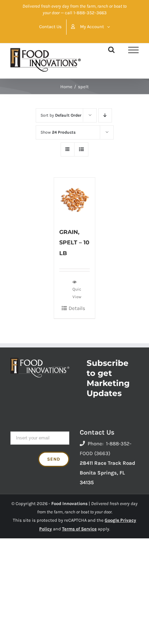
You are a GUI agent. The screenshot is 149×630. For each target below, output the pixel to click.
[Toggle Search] (111, 49)
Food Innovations (69, 503)
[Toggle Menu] (133, 50)
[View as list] (81, 149)
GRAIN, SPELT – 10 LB (74, 242)
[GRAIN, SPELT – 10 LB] (74, 199)
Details (77, 308)
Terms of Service (79, 528)
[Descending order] (105, 115)
